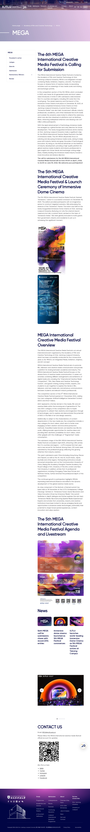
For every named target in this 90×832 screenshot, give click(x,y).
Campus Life (63, 7)
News (61, 814)
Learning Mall (69, 2)
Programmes (40, 800)
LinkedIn (42, 775)
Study (29, 6)
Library (77, 2)
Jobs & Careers (64, 811)
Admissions (36, 6)
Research (43, 6)
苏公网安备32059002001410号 (53, 827)
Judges (12, 62)
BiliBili (41, 768)
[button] (58, 718)
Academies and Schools (52, 7)
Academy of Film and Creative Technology (38, 25)
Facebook (43, 778)
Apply (85, 7)
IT (81, 2)
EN (75, 7)
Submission (13, 70)
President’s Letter (15, 58)
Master (50, 803)
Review (11, 79)
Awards (12, 66)
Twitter (42, 771)
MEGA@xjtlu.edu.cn (49, 732)
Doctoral (50, 806)
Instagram (43, 773)
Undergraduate (52, 800)
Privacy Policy (67, 827)
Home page (16, 25)
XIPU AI (61, 2)
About (71, 6)
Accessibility (78, 827)
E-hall (85, 2)
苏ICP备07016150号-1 (41, 827)
